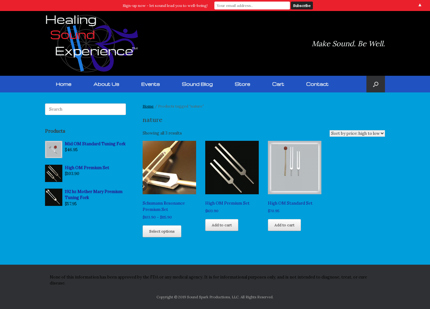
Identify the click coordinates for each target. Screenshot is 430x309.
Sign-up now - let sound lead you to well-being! (165, 5)
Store (242, 84)
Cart (278, 84)
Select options (162, 231)
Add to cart (222, 225)
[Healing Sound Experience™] (92, 43)
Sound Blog (197, 84)
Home (63, 84)
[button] (375, 84)
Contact (317, 84)
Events (150, 84)
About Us (106, 84)
